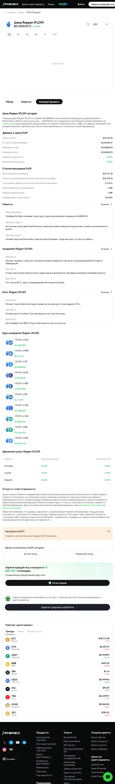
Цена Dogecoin (98, 776)
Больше (105, 204)
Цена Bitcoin (97, 764)
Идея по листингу (72, 772)
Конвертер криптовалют (43, 762)
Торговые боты (44, 775)
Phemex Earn (42, 767)
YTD (54, 34)
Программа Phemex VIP (73, 750)
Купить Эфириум (99, 749)
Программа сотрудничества (72, 756)
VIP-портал (69, 745)
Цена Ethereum (98, 768)
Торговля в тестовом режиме (73, 777)
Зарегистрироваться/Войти (57, 607)
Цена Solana (97, 772)
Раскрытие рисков (11, 507)
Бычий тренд (30, 553)
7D (18, 34)
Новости (26, 101)
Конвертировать (49, 101)
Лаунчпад (41, 771)
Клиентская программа (69, 763)
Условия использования (92, 505)
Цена (21, 12)
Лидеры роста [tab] (34, 631)
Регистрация (59, 583)
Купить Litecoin (98, 745)
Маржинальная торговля (43, 749)
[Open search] (88, 24)
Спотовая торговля (46, 743)
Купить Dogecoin (99, 741)
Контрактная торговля (43, 738)
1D (9, 34)
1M (27, 34)
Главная (11, 12)
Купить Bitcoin (98, 737)
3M (36, 34)
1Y (45, 34)
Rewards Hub (70, 737)
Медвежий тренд (84, 553)
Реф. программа (72, 741)
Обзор (9, 101)
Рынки (51, 4)
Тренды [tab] (10, 631)
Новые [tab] (20, 631)
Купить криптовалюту (33, 4)
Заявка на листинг (73, 768)
